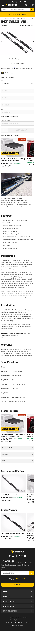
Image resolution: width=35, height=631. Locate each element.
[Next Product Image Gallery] (33, 42)
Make (2, 87)
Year (2, 80)
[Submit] (31, 573)
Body (2, 102)
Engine (2, 109)
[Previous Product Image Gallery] (1, 42)
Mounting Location (5, 120)
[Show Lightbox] (17, 42)
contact (3, 326)
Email (3, 569)
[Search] (32, 9)
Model (2, 95)
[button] (17, 591)
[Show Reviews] (27, 25)
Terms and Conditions (17, 625)
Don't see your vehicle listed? (10, 116)
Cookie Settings (25, 622)
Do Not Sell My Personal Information (17, 620)
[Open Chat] (26, 5)
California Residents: (13, 401)
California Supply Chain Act (13, 622)
